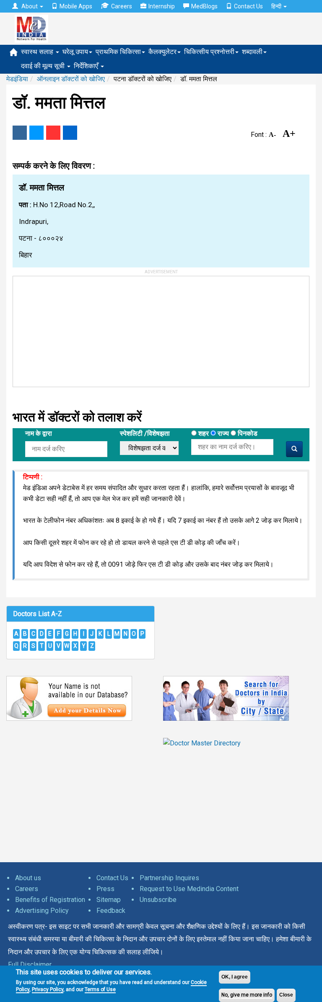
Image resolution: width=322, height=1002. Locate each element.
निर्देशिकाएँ (87, 66)
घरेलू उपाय (75, 52)
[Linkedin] (70, 133)
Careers (121, 6)
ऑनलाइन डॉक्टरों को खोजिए (71, 79)
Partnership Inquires (169, 878)
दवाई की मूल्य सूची (43, 66)
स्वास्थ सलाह (38, 52)
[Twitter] (36, 133)
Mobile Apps (76, 6)
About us (28, 878)
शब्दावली (252, 52)
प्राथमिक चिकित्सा (118, 52)
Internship (161, 6)
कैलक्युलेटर (162, 52)
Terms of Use (100, 989)
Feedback (110, 911)
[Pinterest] (53, 133)
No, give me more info (246, 995)
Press (105, 889)
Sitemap (108, 900)
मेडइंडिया (17, 79)
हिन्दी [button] (277, 6)
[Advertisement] (76, 328)
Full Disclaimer (30, 965)
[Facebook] (20, 133)
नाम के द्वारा (38, 433)
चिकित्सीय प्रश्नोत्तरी (209, 52)
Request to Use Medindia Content (189, 889)
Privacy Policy (47, 989)
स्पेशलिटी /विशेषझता (145, 433)
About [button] (29, 6)
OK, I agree (234, 977)
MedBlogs (204, 6)
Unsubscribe (158, 900)
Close (286, 995)
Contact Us (248, 6)
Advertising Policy (42, 911)
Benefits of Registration (50, 900)
